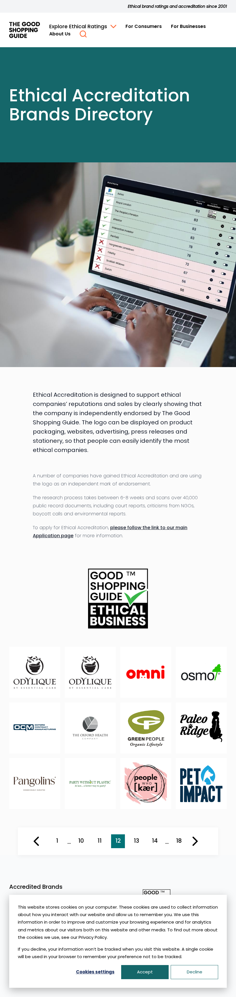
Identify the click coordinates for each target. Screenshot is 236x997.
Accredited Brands (35, 887)
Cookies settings (95, 972)
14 (155, 841)
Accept (145, 972)
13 (136, 841)
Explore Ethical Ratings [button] (78, 26)
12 (118, 841)
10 (81, 841)
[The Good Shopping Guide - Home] (24, 30)
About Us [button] (60, 34)
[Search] (83, 34)
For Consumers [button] (143, 26)
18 (179, 841)
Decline (194, 972)
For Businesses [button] (188, 26)
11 (100, 841)
